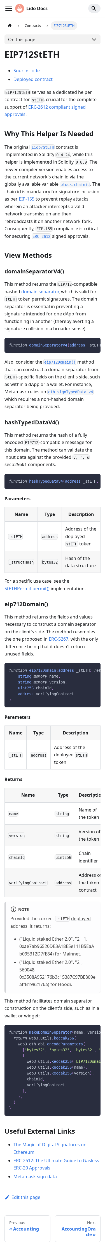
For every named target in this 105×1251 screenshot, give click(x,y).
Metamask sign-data (35, 1176)
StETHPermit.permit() (27, 588)
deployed (81, 918)
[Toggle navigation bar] (8, 8)
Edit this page (25, 1197)
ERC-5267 (58, 639)
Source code (26, 71)
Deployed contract (33, 79)
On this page (21, 39)
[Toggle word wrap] (83, 345)
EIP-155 (26, 199)
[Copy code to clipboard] (93, 345)
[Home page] (9, 25)
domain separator (40, 292)
